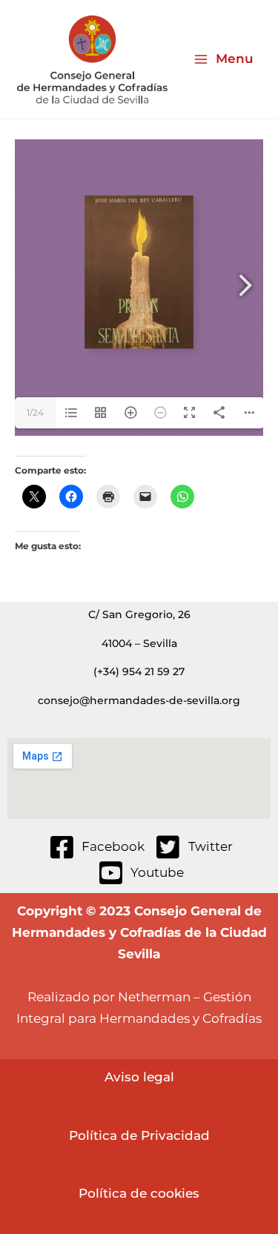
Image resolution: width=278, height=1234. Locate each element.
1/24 (35, 412)
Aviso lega (138, 1076)
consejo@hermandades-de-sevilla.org (139, 700)
